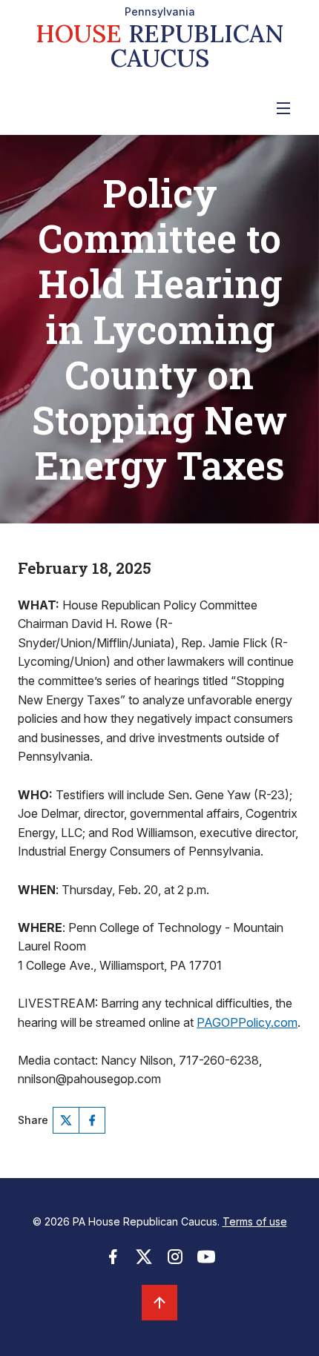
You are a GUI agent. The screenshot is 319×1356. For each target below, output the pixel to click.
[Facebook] (92, 1120)
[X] (66, 1120)
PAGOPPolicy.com (247, 1022)
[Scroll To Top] (159, 1302)
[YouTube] (206, 1261)
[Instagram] (175, 1261)
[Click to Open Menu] (283, 108)
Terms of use (255, 1221)
